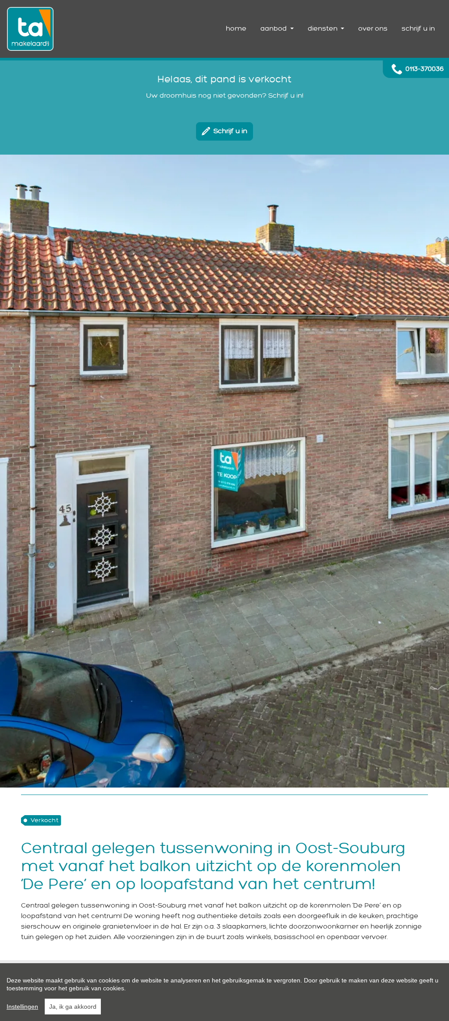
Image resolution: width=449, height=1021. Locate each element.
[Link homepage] (30, 29)
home (236, 29)
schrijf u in (418, 29)
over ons (373, 29)
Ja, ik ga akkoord (72, 1006)
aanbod (274, 29)
